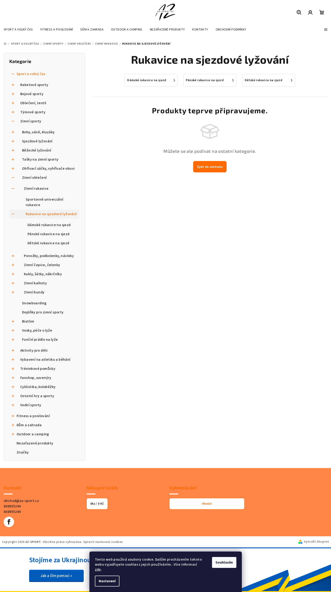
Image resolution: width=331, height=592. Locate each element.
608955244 (12, 506)
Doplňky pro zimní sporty (43, 312)
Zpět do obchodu (210, 167)
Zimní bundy (34, 292)
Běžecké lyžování (36, 150)
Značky (23, 452)
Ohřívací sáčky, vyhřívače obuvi (48, 168)
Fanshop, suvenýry (35, 377)
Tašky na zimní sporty (40, 159)
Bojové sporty (31, 93)
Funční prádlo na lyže (40, 339)
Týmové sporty (32, 112)
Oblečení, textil (33, 103)
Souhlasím (224, 562)
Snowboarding (34, 303)
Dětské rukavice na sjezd (48, 243)
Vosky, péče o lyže (37, 330)
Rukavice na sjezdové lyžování (51, 214)
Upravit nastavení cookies (103, 542)
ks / (97, 503)
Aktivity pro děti (34, 350)
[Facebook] (9, 522)
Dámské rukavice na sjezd (49, 224)
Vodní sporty (30, 405)
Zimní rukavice (36, 188)
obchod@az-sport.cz (21, 500)
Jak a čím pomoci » (56, 576)
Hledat (207, 503)
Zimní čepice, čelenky (42, 264)
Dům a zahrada (29, 425)
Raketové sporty (34, 84)
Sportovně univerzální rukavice (44, 202)
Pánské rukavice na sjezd (49, 234)
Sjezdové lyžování (37, 141)
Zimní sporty (30, 121)
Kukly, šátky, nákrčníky (43, 274)
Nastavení (107, 581)
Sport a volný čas (31, 73)
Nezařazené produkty (35, 443)
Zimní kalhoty (35, 283)
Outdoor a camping (33, 434)
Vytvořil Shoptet (316, 541)
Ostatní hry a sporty (37, 395)
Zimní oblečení (34, 177)
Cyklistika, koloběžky (38, 386)
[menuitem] (18, 29)
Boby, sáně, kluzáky (38, 132)
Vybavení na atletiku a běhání (45, 359)
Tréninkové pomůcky (37, 368)
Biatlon (28, 321)
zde (98, 569)
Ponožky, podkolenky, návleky (49, 255)
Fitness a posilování (33, 415)
